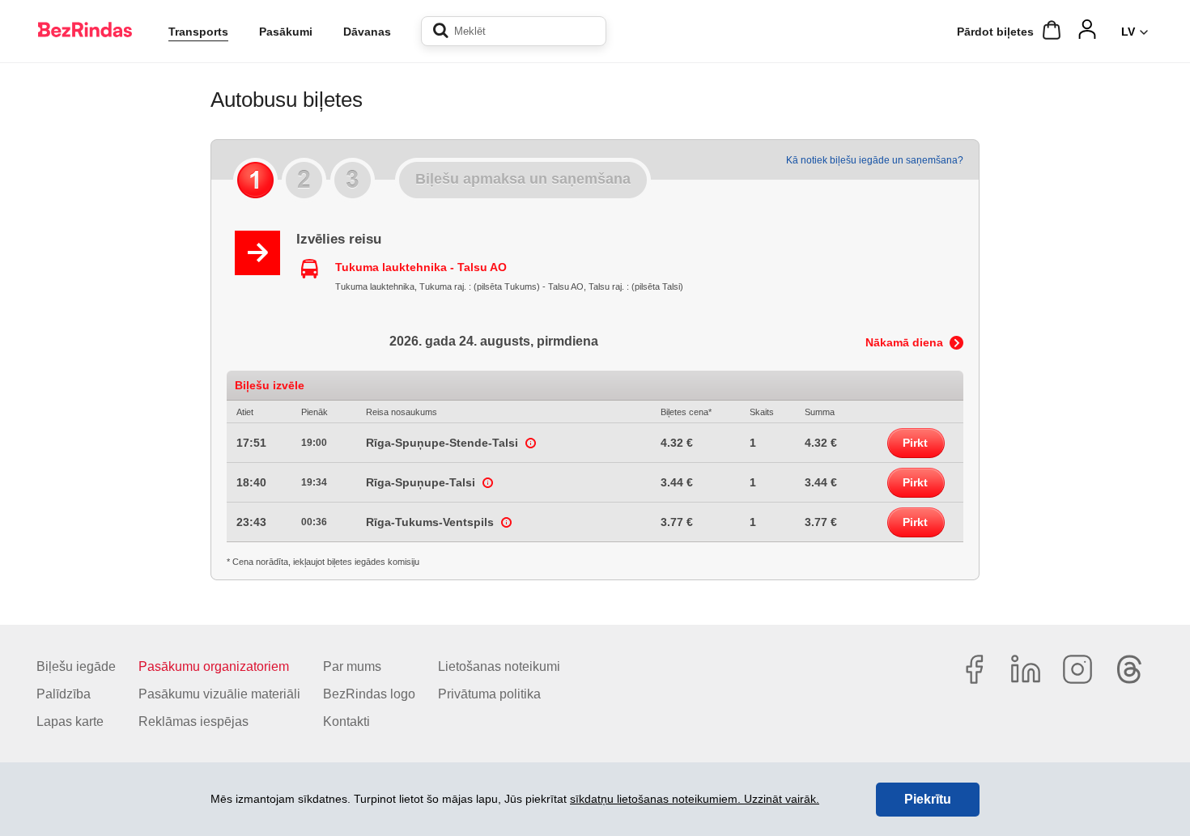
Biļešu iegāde (76, 666)
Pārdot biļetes (995, 31)
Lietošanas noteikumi (499, 666)
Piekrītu (927, 799)
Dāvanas (367, 31)
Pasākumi (285, 31)
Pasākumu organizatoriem (213, 666)
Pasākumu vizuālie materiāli (219, 694)
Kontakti (346, 721)
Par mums (352, 666)
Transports (198, 31)
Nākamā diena (904, 342)
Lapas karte (70, 721)
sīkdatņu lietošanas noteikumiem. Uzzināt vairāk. (694, 798)
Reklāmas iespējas (193, 721)
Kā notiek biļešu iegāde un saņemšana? (874, 160)
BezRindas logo (369, 694)
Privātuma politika (489, 694)
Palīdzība (63, 694)
